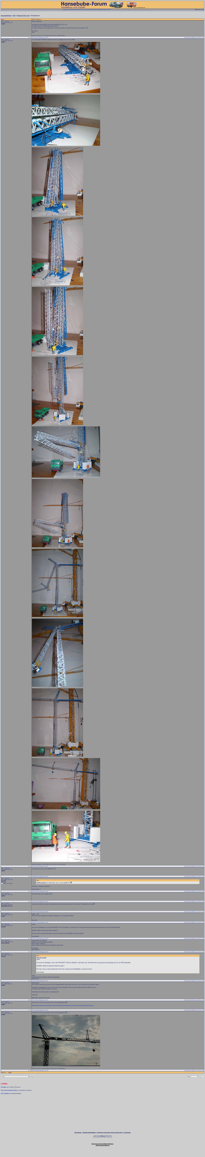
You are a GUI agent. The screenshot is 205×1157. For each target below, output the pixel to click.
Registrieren (66, 9)
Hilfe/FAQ (78, 9)
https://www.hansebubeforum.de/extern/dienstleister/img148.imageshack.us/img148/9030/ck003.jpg (65, 1005)
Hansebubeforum (6, 15)
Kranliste (3, 1087)
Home (94, 9)
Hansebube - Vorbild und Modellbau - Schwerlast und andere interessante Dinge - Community (102, 1132)
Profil (33, 37)
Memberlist (89, 9)
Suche (84, 9)
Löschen (199, 37)
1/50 (14, 15)
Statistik (99, 9)
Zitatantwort (187, 37)
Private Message (40, 37)
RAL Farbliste (5, 1093)
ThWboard (102, 1135)
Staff (109, 9)
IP (203, 37)
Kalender (105, 9)
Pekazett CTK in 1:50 (23, 15)
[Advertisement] (102, 1101)
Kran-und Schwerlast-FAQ (9, 1090)
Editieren (193, 37)
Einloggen (72, 9)
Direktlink (7, 21)
